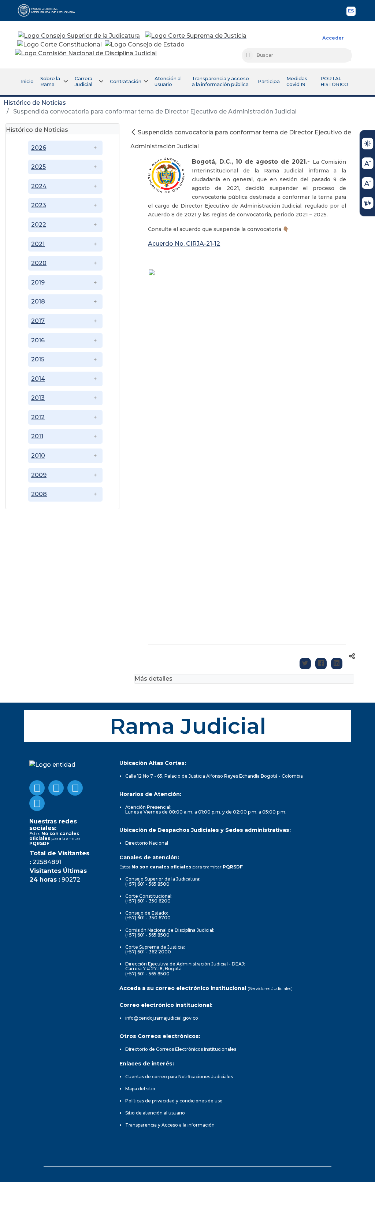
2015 (37, 359)
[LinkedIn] (336, 663)
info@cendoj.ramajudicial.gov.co (161, 1018)
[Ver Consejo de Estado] (145, 44)
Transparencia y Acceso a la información (170, 1125)
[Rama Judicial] (50, 10)
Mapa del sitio (140, 1088)
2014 (38, 378)
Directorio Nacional (146, 843)
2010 (38, 455)
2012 (38, 417)
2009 (39, 475)
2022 (38, 224)
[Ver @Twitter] (75, 788)
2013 (38, 397)
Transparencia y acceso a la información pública (220, 81)
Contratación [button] (125, 81)
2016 (38, 340)
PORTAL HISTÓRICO (334, 81)
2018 (38, 301)
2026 (38, 147)
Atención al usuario (168, 81)
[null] (134, 132)
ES (352, 12)
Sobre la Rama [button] (50, 81)
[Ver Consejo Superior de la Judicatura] (79, 35)
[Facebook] (321, 663)
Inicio (27, 81)
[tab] (62, 129)
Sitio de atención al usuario (155, 1113)
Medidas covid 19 (296, 81)
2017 (38, 320)
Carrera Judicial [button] (83, 81)
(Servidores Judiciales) (270, 988)
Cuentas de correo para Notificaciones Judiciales (179, 1076)
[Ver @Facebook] (37, 788)
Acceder (333, 38)
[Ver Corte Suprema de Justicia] (196, 35)
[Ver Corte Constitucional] (60, 44)
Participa (269, 81)
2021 (38, 244)
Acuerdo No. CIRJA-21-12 (184, 243)
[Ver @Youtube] (56, 788)
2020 (39, 263)
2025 (38, 166)
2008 (39, 494)
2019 (38, 282)
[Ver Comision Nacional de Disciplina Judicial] (86, 53)
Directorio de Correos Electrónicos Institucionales (180, 1049)
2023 (38, 205)
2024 (39, 186)
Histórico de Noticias (35, 102)
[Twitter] (305, 663)
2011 (37, 436)
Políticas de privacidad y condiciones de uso (174, 1101)
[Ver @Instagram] (37, 803)
